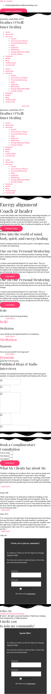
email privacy (31, 594)
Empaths (9, 56)
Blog (7, 60)
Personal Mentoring (19, 43)
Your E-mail (5, 453)
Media (7, 58)
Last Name (4, 459)
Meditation (15, 50)
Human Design (16, 54)
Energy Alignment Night (20, 52)
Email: (14, 580)
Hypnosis (14, 47)
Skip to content (6, 1)
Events (13, 39)
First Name (4, 456)
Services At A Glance (19, 41)
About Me (9, 34)
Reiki (13, 45)
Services (8, 36)
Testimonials (10, 63)
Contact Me (10, 65)
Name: (14, 571)
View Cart (26, 106)
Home (7, 32)
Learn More (10, 318)
